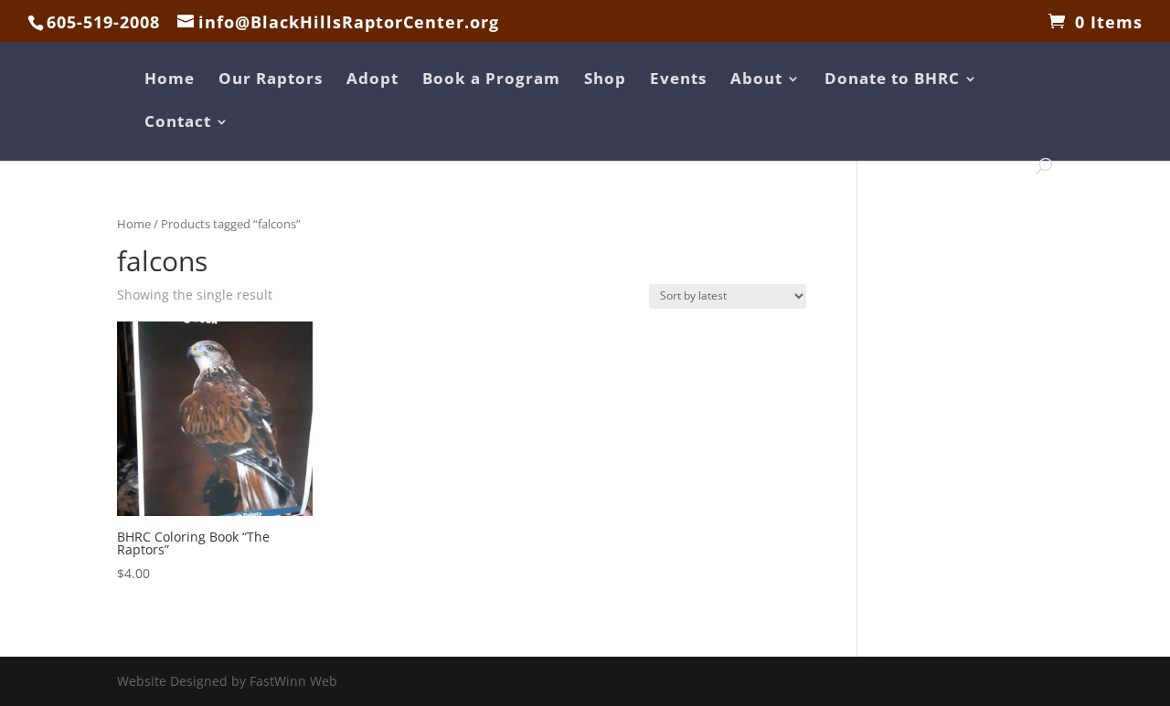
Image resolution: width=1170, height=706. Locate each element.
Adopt (372, 80)
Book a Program (491, 80)
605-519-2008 (103, 22)
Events (678, 80)
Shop (605, 80)
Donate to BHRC (892, 80)
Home (169, 80)
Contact (177, 123)
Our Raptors (270, 80)
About (756, 80)
